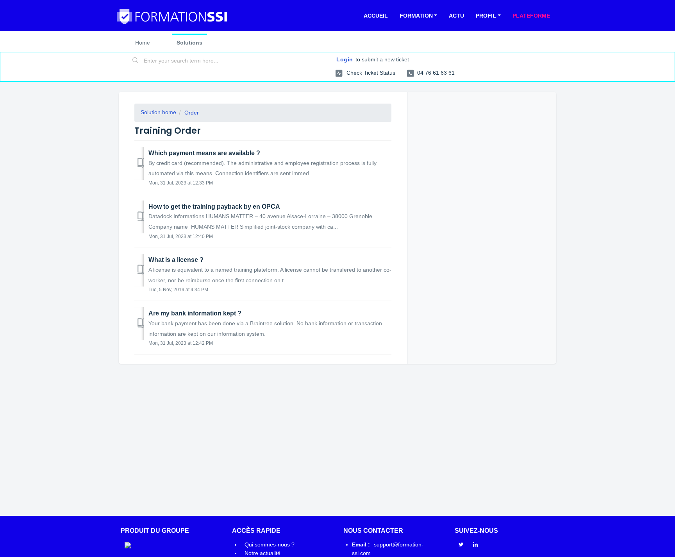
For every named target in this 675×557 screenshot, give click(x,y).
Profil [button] (486, 16)
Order (191, 112)
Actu (456, 16)
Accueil (376, 16)
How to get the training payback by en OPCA (214, 206)
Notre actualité (262, 553)
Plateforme (531, 16)
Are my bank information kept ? (194, 313)
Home (142, 42)
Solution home (158, 112)
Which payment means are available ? (204, 153)
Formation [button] (416, 16)
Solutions (189, 42)
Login (344, 59)
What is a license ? (176, 259)
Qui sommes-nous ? (270, 544)
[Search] (135, 61)
